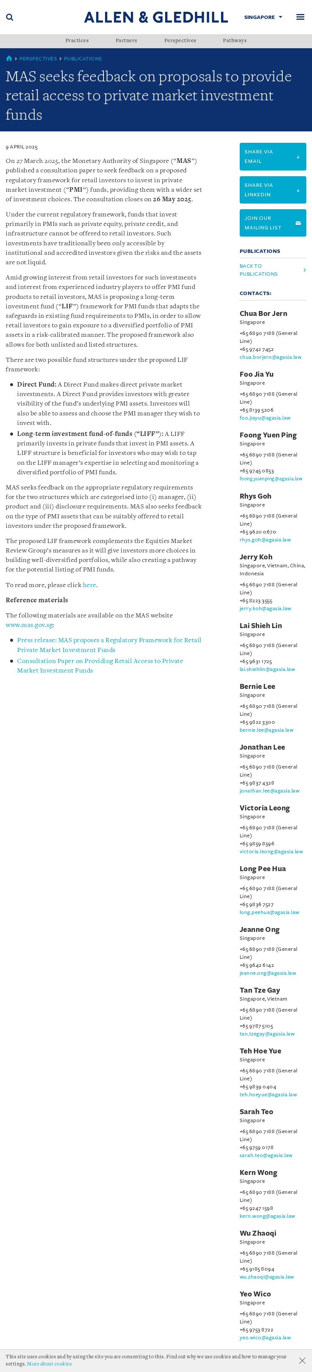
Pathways (235, 41)
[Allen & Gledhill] (156, 17)
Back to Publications (259, 270)
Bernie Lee (257, 686)
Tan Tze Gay (260, 990)
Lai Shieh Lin (261, 626)
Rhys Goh (256, 496)
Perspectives (180, 41)
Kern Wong (259, 1172)
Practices (77, 41)
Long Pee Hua (263, 869)
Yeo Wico (255, 1294)
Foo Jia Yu (257, 374)
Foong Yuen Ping (268, 435)
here (89, 585)
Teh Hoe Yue (261, 1051)
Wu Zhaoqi (258, 1233)
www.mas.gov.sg (29, 625)
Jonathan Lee (262, 747)
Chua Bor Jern (264, 313)
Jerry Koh (256, 557)
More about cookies (49, 1364)
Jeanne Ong (260, 929)
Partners (126, 41)
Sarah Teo (257, 1112)
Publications (83, 59)
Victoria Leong (265, 808)
